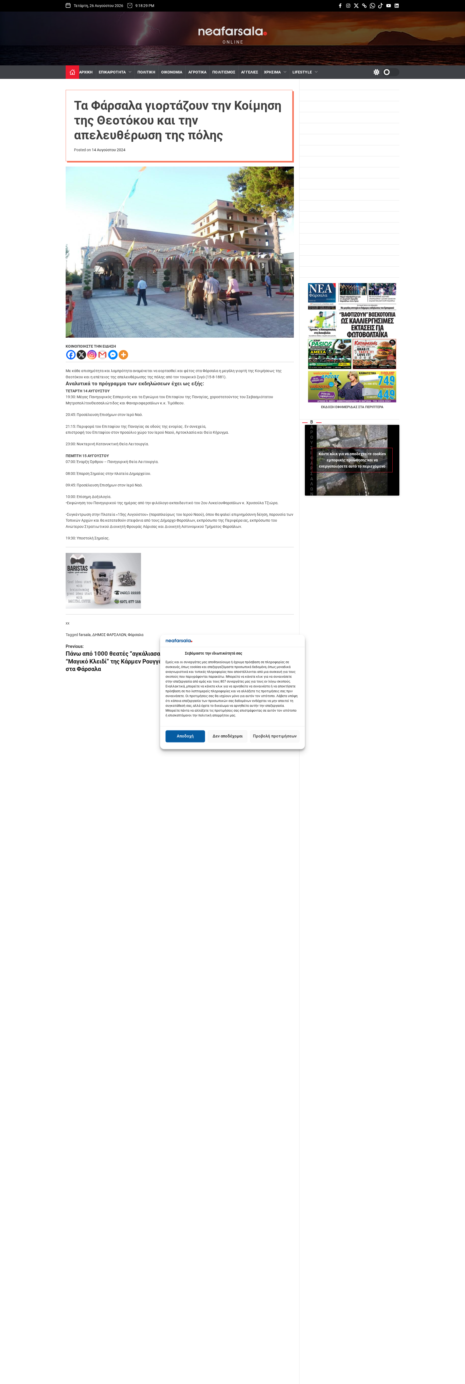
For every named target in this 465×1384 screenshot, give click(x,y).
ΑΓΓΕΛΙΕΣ (249, 72)
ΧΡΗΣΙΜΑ (272, 72)
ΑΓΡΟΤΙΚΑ (197, 72)
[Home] (72, 72)
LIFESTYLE (302, 72)
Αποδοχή (185, 736)
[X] (81, 354)
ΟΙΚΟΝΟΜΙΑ (171, 72)
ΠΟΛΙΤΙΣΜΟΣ (223, 72)
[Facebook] (71, 354)
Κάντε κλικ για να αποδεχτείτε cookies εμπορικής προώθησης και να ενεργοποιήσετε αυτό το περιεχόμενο (352, 460)
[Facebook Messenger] (113, 354)
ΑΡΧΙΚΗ (86, 72)
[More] (123, 354)
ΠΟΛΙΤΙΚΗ (146, 72)
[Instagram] (92, 354)
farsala (85, 635)
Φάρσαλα (135, 635)
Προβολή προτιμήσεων (275, 736)
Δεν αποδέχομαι (228, 736)
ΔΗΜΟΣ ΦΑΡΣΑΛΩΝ (109, 635)
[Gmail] (102, 354)
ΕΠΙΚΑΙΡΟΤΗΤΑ (112, 72)
